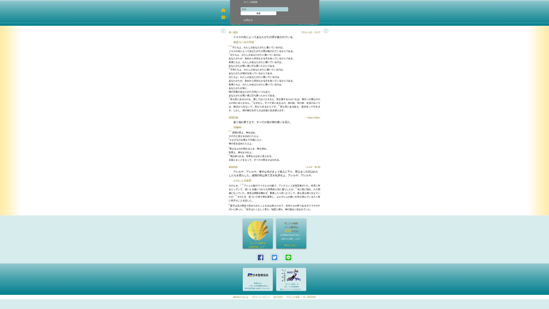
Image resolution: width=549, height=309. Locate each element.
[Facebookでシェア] (260, 257)
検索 (258, 13)
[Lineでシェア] (288, 257)
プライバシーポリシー (261, 297)
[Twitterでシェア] (274, 257)
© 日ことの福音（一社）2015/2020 (301, 297)
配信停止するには (240, 297)
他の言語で (278, 297)
